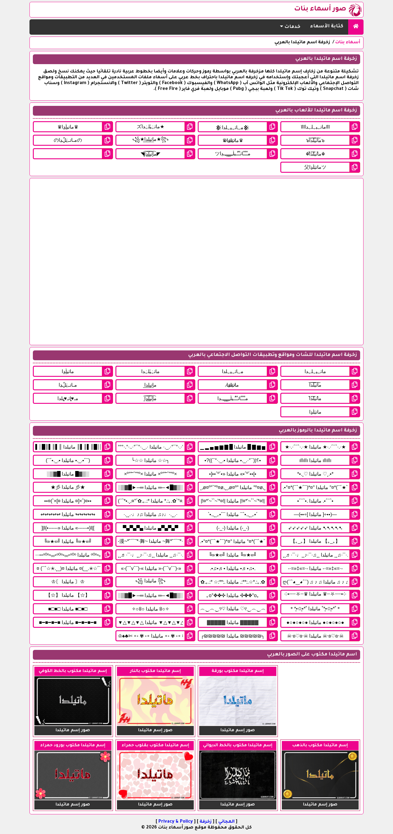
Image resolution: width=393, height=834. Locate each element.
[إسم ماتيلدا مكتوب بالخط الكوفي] (72, 724)
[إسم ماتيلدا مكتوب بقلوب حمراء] (155, 799)
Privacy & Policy (175, 822)
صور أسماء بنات (320, 9)
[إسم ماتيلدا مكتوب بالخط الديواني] (237, 799)
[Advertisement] (196, 261)
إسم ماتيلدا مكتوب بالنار (155, 671)
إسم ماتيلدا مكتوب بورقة (238, 671)
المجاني (226, 822)
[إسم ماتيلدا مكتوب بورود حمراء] (72, 799)
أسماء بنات (347, 42)
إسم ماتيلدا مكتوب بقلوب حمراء (155, 745)
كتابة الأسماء (326, 26)
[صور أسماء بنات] (356, 27)
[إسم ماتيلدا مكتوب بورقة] (237, 724)
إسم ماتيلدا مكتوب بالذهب (320, 745)
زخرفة (206, 822)
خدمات (291, 27)
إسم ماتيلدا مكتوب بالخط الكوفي (73, 671)
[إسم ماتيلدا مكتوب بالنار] (155, 724)
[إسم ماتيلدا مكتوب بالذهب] (320, 799)
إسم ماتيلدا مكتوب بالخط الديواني (237, 745)
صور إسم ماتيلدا (237, 730)
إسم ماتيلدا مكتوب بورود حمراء (72, 745)
